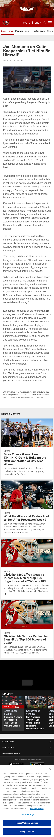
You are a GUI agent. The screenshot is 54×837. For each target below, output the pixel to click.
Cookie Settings (27, 814)
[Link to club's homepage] (6, 21)
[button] (27, 79)
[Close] (50, 769)
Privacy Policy (13, 808)
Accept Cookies (27, 831)
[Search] (44, 23)
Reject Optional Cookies (27, 823)
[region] (27, 801)
